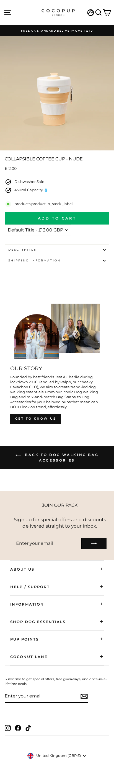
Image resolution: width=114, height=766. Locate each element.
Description (22, 249)
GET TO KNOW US (35, 418)
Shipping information (34, 260)
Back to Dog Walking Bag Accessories (61, 457)
